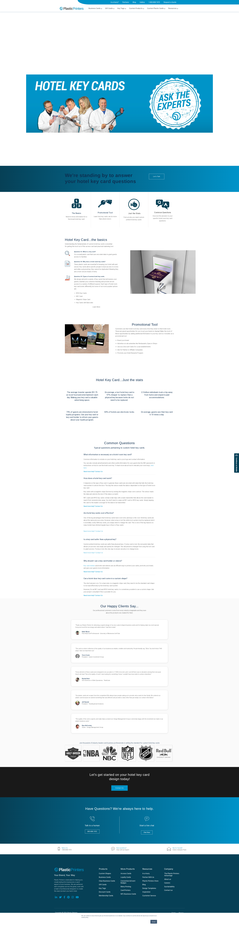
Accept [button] (153, 921)
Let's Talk (156, 176)
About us (167, 879)
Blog (144, 885)
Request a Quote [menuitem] (170, 2)
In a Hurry (146, 873)
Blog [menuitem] (134, 2)
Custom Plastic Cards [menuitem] (155, 8)
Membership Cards (106, 896)
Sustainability (169, 887)
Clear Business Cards (107, 881)
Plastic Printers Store (150, 881)
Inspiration (146, 892)
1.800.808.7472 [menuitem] (154, 2)
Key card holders (89, 566)
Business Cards (105, 877)
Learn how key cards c (101, 216)
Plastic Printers (72, 913)
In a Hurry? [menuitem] (115, 2)
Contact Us (119, 788)
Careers (167, 883)
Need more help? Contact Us (93, 471)
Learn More (96, 307)
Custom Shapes (105, 873)
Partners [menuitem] (125, 2)
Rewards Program (137, 353)
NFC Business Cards (128, 894)
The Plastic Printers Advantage (171, 874)
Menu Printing (126, 887)
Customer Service (149, 896)
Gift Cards (103, 885)
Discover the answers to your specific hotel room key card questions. (162, 218)
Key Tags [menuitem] (120, 8)
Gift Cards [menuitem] (109, 8)
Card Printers (126, 890)
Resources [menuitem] (172, 8)
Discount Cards (104, 892)
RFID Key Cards (81, 293)
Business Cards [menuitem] (94, 8)
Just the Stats (134, 213)
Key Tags (102, 888)
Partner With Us (148, 877)
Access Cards (126, 873)
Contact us (168, 890)
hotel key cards (99, 244)
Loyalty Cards (126, 877)
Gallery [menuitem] (142, 2)
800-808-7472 (92, 831)
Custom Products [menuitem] (135, 8)
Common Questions (162, 212)
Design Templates (149, 888)
